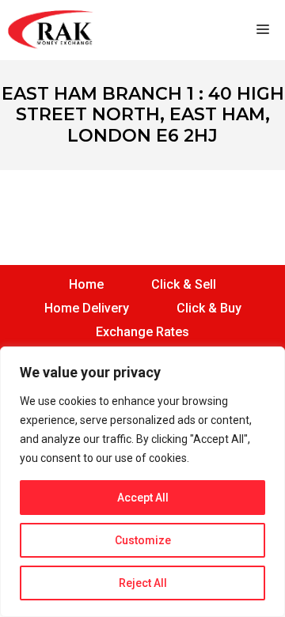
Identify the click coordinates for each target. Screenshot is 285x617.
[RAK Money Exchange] (50, 30)
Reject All (143, 583)
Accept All (143, 497)
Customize (143, 540)
